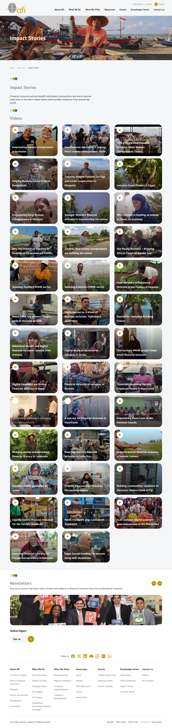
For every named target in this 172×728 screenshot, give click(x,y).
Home (12, 68)
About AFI (21, 68)
